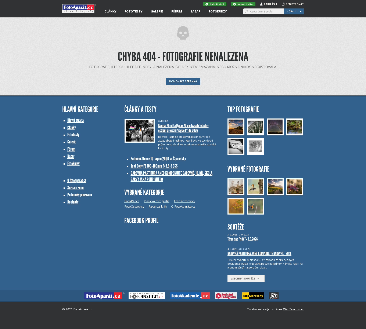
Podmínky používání (79, 195)
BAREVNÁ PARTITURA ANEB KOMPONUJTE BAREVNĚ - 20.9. (259, 253)
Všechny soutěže (244, 278)
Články (110, 11)
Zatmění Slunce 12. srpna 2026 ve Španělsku (158, 159)
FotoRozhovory (184, 201)
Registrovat (295, 4)
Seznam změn (75, 187)
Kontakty (73, 202)
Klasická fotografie (156, 201)
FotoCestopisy (134, 206)
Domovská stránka (183, 81)
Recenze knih (158, 206)
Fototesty (133, 11)
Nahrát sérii (217, 4)
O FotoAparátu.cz (183, 206)
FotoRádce (131, 201)
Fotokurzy (218, 11)
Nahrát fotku (245, 4)
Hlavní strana (75, 120)
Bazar (195, 11)
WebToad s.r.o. (293, 309)
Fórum (176, 11)
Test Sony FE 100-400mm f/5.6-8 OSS (154, 166)
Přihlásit (270, 4)
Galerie (157, 11)
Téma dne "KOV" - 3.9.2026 (242, 239)
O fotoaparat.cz (76, 180)
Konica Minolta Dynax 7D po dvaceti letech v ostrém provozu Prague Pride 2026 (183, 128)
